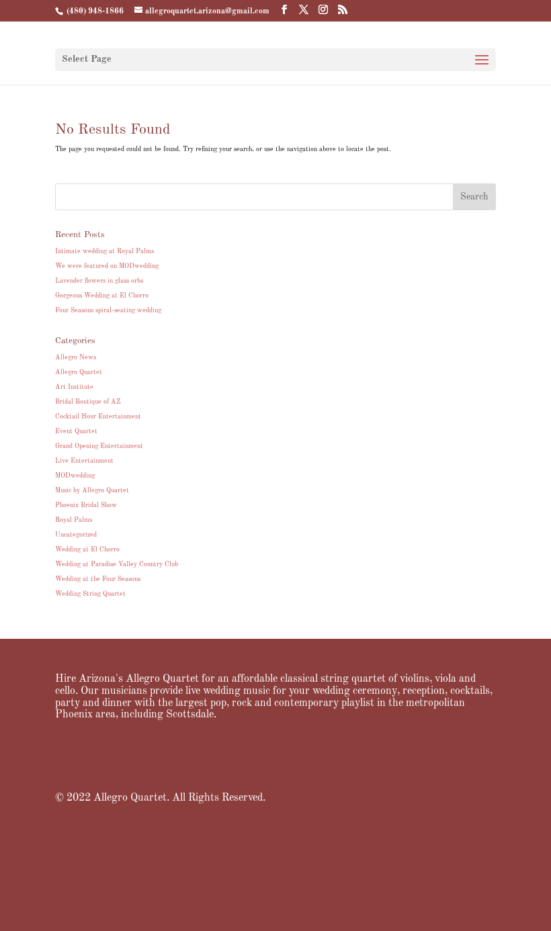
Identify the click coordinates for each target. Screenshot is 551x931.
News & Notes (427, 855)
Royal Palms (73, 520)
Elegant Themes (257, 914)
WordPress (341, 914)
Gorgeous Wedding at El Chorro (102, 295)
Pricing (291, 855)
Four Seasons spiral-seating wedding (108, 310)
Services (179, 855)
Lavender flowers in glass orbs (99, 280)
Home (96, 855)
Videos (253, 855)
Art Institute (74, 387)
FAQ (381, 855)
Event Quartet (76, 431)
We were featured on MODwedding (107, 266)
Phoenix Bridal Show (86, 505)
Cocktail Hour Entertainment (98, 416)
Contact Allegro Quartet (268, 867)
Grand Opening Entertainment (99, 446)
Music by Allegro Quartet (92, 490)
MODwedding (75, 475)
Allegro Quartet (78, 372)
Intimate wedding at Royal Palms (104, 251)
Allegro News (75, 357)
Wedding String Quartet (90, 593)
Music (218, 855)
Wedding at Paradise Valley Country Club (116, 564)
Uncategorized (76, 534)
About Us (136, 855)
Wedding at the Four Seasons (97, 579)
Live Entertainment (84, 460)
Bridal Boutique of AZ (88, 401)
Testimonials (338, 855)
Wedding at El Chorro (87, 549)
